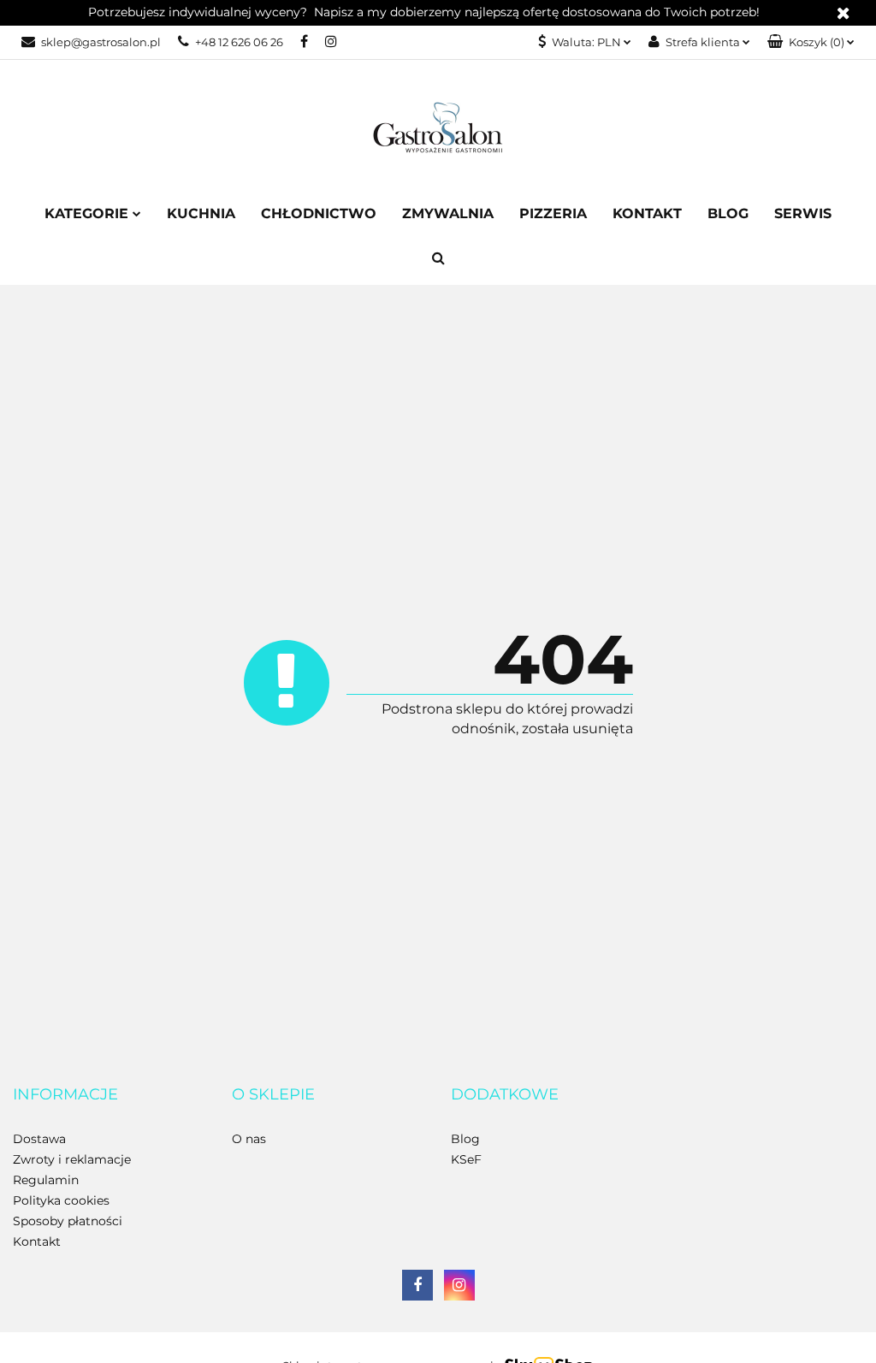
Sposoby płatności (67, 1221)
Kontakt (647, 213)
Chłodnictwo (318, 213)
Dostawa (39, 1139)
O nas (249, 1139)
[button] (811, 42)
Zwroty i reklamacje (72, 1159)
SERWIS (803, 213)
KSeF (466, 1159)
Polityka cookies (61, 1200)
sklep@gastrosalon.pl (101, 42)
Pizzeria (553, 213)
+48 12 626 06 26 (239, 42)
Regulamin (46, 1180)
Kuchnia (201, 213)
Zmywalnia (448, 213)
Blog (728, 213)
